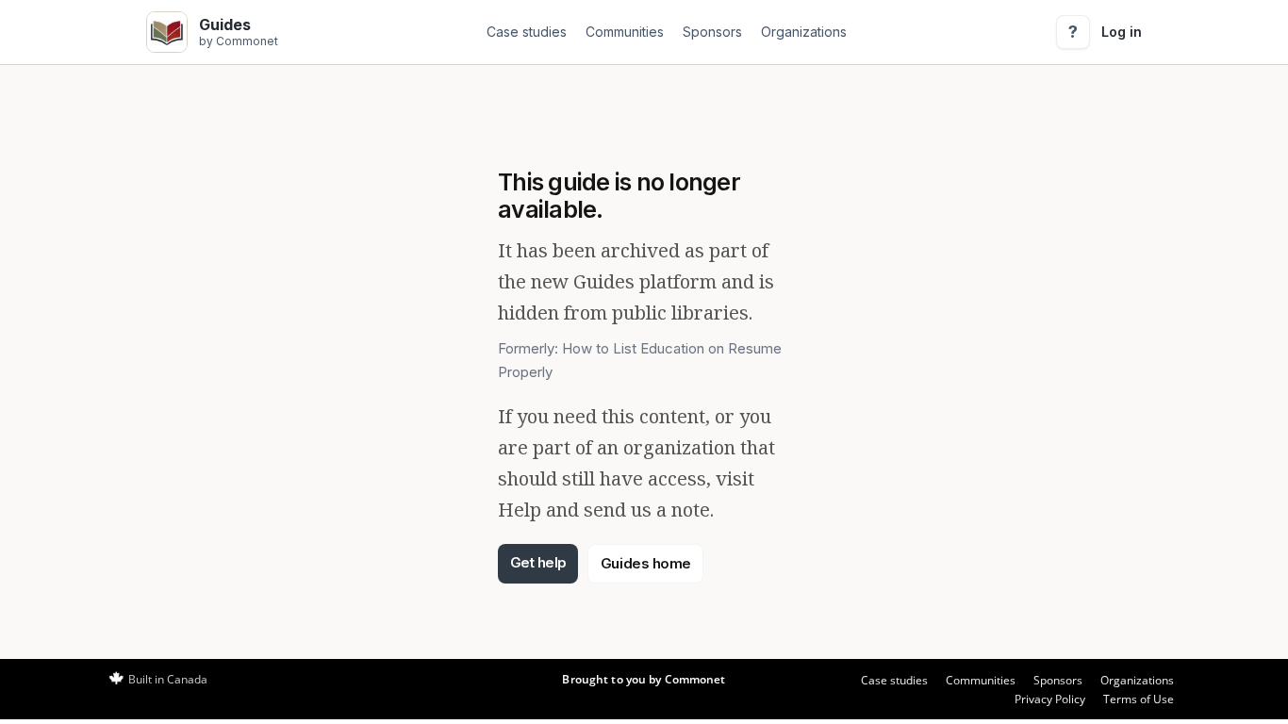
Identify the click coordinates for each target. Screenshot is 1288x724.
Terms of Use (1138, 699)
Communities (625, 32)
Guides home (646, 563)
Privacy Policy (1050, 699)
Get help (538, 562)
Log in (1121, 32)
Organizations (804, 32)
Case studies (527, 32)
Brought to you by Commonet (643, 679)
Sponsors (712, 32)
